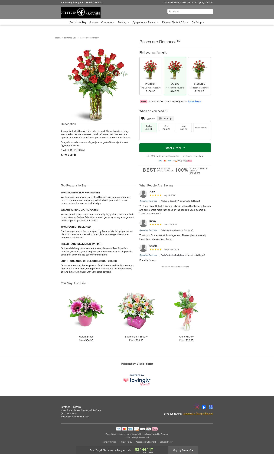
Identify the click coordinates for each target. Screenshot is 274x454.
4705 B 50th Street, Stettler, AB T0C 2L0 (81, 410)
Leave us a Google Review (198, 413)
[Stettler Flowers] (84, 12)
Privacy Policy (126, 442)
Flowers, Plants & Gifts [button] (174, 22)
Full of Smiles (167, 230)
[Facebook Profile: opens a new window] (204, 407)
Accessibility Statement (146, 442)
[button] (265, 441)
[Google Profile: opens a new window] (211, 407)
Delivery (151, 118)
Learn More (194, 101)
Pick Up (168, 118)
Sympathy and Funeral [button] (145, 22)
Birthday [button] (122, 22)
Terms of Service (109, 442)
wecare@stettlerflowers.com (75, 416)
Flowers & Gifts (70, 37)
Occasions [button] (107, 22)
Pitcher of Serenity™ (170, 200)
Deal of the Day (77, 22)
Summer (93, 22)
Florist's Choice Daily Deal (172, 255)
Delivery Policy (166, 442)
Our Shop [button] (197, 22)
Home (57, 37)
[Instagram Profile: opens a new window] (197, 407)
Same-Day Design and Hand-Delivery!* (82, 2)
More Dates (201, 127)
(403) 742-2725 (69, 413)
